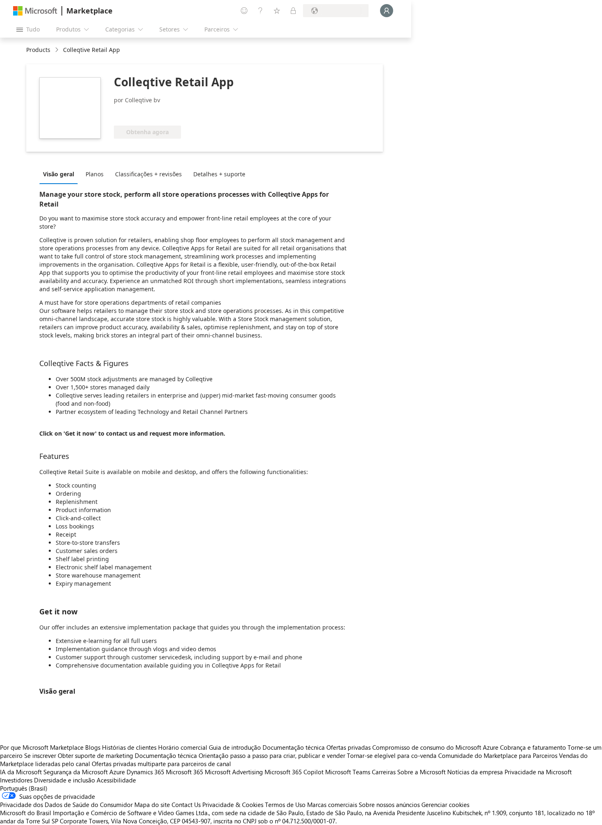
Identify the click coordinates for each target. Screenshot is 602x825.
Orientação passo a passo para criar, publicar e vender (272, 755)
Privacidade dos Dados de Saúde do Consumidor (66, 804)
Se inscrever (40, 755)
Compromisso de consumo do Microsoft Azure (436, 747)
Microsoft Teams (347, 772)
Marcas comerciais (332, 804)
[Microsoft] (35, 11)
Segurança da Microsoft (75, 772)
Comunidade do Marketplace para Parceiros (497, 755)
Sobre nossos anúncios (389, 804)
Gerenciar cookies (445, 804)
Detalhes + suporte (219, 174)
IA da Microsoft (21, 772)
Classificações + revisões (148, 174)
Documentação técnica (294, 747)
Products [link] (38, 50)
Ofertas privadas (348, 747)
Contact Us (186, 804)
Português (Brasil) (24, 788)
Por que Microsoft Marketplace (42, 747)
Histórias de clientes (129, 747)
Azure (117, 772)
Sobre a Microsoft (421, 772)
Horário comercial (182, 747)
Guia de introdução (235, 747)
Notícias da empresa (475, 772)
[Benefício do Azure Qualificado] (178, 113)
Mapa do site (152, 804)
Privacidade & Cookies (232, 804)
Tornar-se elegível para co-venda (392, 755)
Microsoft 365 (184, 772)
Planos (95, 174)
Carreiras (384, 772)
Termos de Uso (285, 804)
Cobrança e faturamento (533, 747)
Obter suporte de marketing (95, 755)
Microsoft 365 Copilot (294, 772)
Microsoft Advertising (234, 772)
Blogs (92, 747)
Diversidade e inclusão (64, 780)
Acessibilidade (116, 780)
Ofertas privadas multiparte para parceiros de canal (161, 764)
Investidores (16, 780)
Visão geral (58, 174)
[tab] (60, 174)
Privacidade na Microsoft (538, 772)
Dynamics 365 (145, 772)
